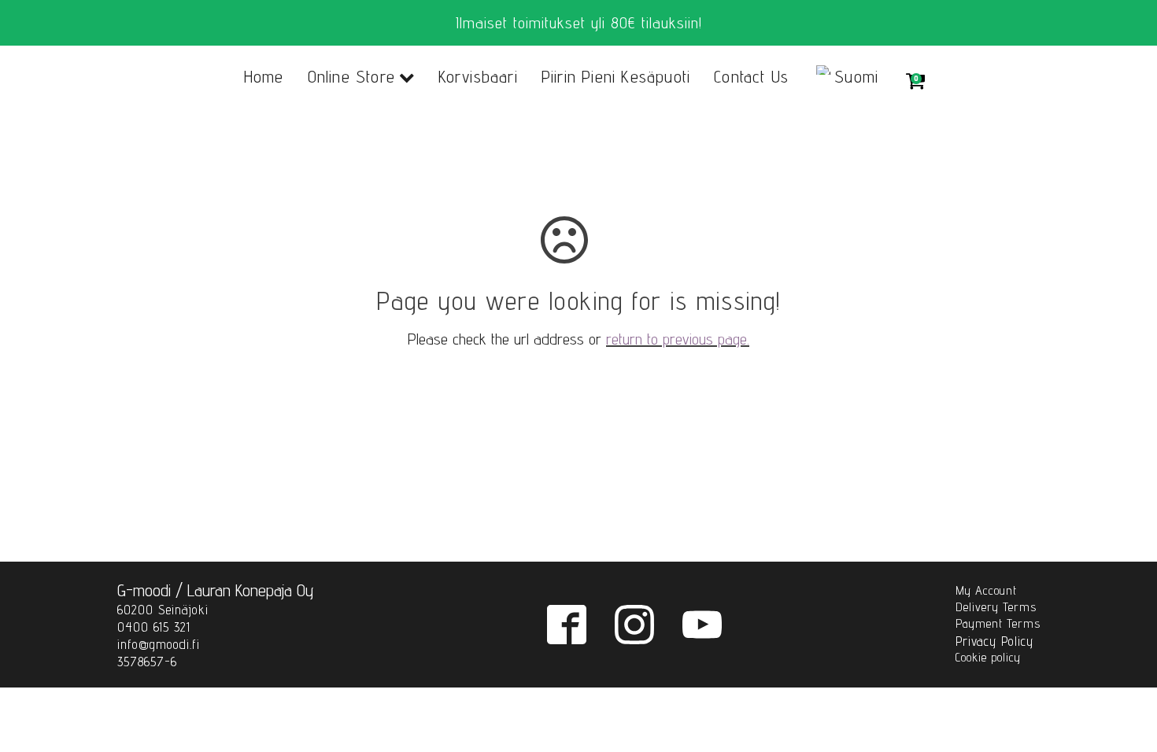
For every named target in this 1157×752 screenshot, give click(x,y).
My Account (986, 590)
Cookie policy (988, 657)
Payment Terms (998, 623)
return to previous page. (677, 339)
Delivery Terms (996, 606)
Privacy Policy (994, 641)
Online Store (351, 76)
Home (264, 76)
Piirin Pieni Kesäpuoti (616, 76)
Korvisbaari (478, 76)
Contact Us (751, 76)
